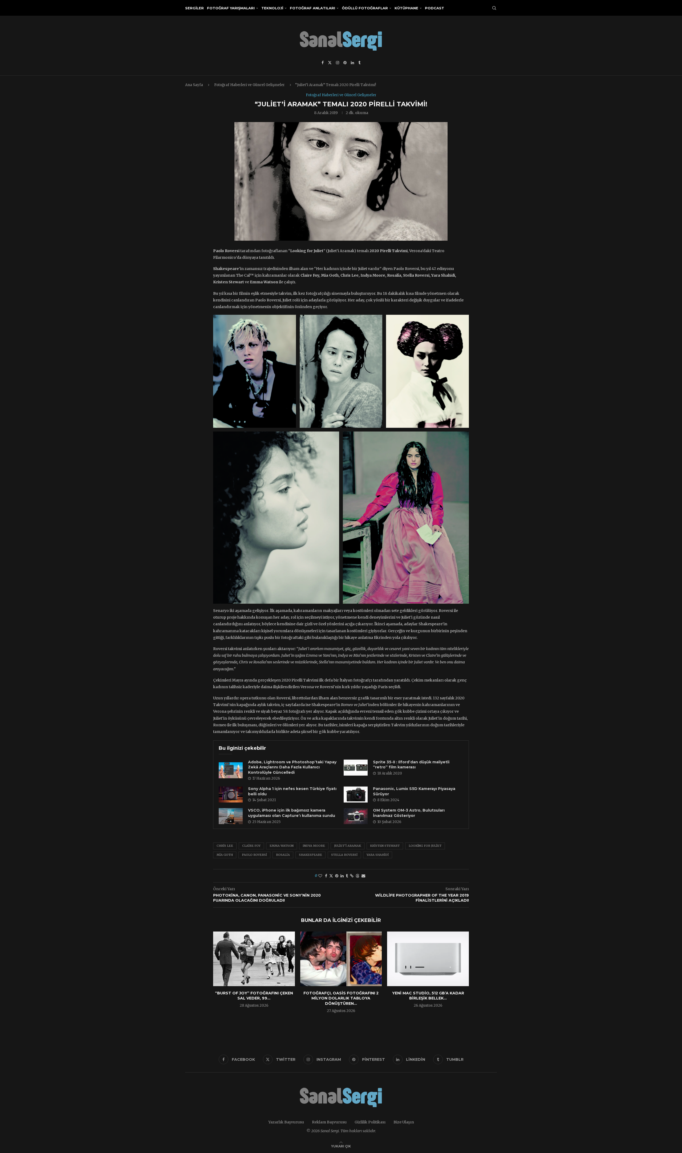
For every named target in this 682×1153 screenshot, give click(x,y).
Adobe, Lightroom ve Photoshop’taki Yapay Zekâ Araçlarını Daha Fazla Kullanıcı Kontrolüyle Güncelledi (292, 767)
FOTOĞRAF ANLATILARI (312, 8)
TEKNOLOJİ (272, 8)
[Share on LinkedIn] (342, 875)
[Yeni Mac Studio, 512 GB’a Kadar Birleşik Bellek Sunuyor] (428, 959)
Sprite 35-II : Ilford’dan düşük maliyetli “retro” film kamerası (411, 765)
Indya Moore (314, 846)
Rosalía (283, 855)
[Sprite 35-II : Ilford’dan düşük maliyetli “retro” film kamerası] (356, 768)
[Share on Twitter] (331, 875)
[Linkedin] (352, 62)
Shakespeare (310, 855)
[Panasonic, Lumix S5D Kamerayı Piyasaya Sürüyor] (356, 795)
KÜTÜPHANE (406, 8)
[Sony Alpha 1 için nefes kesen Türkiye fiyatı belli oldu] (231, 795)
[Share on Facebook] (326, 875)
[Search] (494, 8)
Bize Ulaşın (403, 1122)
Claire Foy (251, 846)
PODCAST (434, 8)
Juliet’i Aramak (347, 846)
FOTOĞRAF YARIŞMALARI (231, 8)
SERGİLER (194, 8)
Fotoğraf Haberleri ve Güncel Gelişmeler (249, 85)
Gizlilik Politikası (370, 1122)
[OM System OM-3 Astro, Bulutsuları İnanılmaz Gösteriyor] (356, 816)
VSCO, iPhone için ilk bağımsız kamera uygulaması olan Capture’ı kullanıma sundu (291, 813)
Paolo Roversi (254, 855)
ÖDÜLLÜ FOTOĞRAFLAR (365, 8)
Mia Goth (225, 855)
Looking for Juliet (425, 846)
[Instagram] (337, 62)
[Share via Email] (363, 875)
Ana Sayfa (194, 85)
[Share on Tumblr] (347, 875)
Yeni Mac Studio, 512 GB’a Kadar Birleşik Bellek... (428, 996)
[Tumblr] (359, 62)
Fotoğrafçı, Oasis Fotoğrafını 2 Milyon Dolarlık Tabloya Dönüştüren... (341, 998)
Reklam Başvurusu (329, 1122)
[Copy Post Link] (352, 875)
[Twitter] (330, 62)
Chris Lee (225, 846)
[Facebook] (323, 62)
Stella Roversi (344, 855)
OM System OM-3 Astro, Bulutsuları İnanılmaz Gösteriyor (409, 813)
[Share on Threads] (357, 875)
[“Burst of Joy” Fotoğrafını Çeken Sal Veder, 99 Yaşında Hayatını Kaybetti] (254, 959)
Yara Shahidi (378, 855)
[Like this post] (320, 875)
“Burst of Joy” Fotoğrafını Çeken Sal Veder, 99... (254, 996)
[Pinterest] (345, 62)
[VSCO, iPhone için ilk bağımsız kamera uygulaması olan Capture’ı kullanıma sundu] (231, 816)
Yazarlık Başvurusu (286, 1122)
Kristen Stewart (385, 846)
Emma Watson (282, 846)
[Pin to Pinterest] (336, 875)
